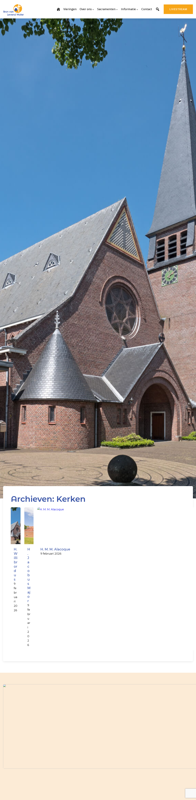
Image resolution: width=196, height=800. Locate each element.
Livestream (178, 9)
